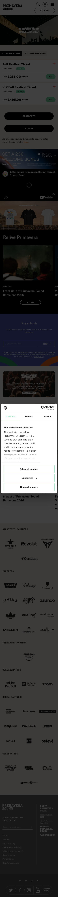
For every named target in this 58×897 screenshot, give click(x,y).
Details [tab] (29, 416)
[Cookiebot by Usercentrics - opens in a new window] (41, 408)
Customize (27, 478)
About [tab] (47, 416)
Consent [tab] (10, 416)
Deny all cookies (29, 487)
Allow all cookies (29, 468)
